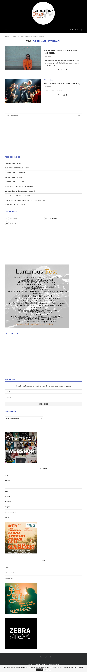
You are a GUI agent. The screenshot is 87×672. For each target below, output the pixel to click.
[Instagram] (75, 30)
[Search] (81, 30)
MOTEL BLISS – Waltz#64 (13, 177)
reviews (7, 486)
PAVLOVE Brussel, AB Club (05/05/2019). (62, 83)
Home (7, 36)
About (7, 567)
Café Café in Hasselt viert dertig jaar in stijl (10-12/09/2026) (25, 200)
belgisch (8, 507)
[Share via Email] (66, 70)
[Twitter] (73, 30)
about (7, 517)
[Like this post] (59, 70)
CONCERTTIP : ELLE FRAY (14, 182)
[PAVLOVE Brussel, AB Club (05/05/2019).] (23, 91)
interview (8, 501)
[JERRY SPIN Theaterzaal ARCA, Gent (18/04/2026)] (23, 58)
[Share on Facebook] (61, 70)
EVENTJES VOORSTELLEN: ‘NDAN (17, 168)
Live (6, 491)
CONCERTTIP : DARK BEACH (15, 172)
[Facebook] (70, 30)
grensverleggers (10, 512)
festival (7, 496)
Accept (39, 670)
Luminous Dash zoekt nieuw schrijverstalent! (20, 191)
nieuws (7, 480)
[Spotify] (77, 30)
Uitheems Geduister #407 (13, 163)
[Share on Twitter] (64, 70)
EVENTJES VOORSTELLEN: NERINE (17, 196)
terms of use (9, 578)
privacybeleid (9, 573)
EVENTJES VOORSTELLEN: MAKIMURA (19, 186)
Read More (48, 670)
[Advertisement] (43, 137)
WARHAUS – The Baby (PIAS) (15, 205)
